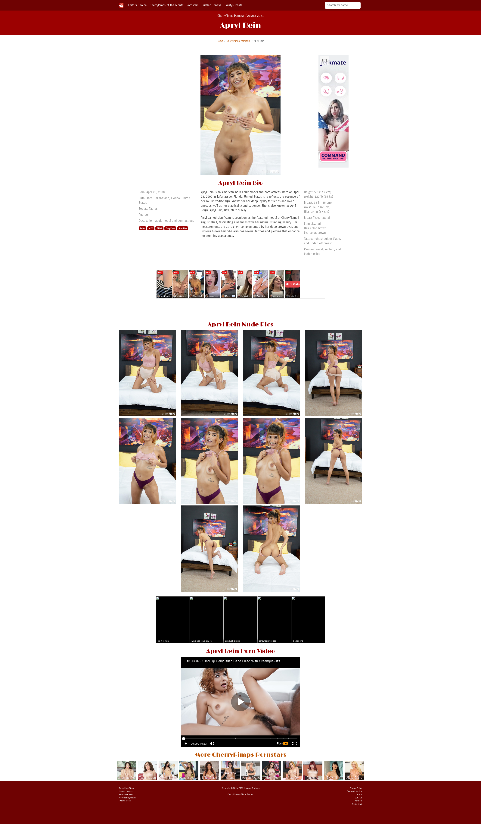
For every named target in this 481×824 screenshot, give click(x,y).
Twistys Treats (233, 5)
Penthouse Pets (126, 794)
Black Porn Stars (126, 788)
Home (220, 40)
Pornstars (192, 5)
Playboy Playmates (127, 798)
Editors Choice (137, 5)
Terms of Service (354, 791)
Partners (358, 801)
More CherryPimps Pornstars (240, 755)
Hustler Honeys (211, 5)
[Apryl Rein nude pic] (147, 373)
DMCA (359, 794)
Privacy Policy (356, 788)
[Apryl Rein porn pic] (147, 460)
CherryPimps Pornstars (238, 40)
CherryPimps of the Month (167, 5)
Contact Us (357, 804)
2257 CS (358, 798)
